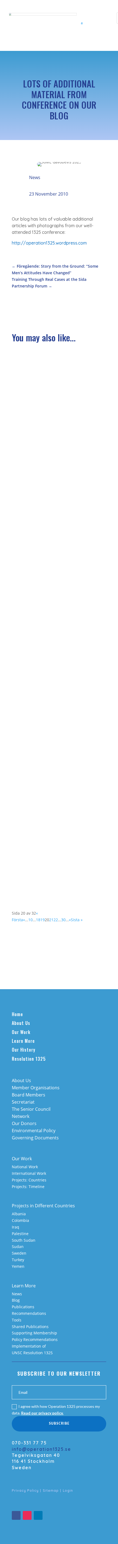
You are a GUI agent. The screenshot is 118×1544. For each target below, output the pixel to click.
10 (30, 919)
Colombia (20, 1220)
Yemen (18, 1266)
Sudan (18, 1246)
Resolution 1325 (29, 1058)
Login (68, 1490)
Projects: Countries (29, 1180)
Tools (16, 1320)
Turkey (18, 1259)
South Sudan (23, 1240)
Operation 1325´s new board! (47, 645)
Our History (23, 1049)
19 (42, 919)
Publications (23, 1306)
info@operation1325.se (41, 1449)
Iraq (15, 1227)
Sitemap (51, 1490)
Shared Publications (30, 1326)
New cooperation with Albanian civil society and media (54, 744)
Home (17, 1014)
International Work (29, 1173)
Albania (19, 1213)
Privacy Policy (25, 1490)
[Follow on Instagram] (27, 1515)
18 (38, 919)
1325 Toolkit (29, 837)
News (34, 177)
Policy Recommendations (35, 1339)
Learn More (23, 1041)
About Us (21, 1023)
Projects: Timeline (28, 1186)
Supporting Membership (34, 1332)
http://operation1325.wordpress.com (49, 243)
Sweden (19, 1253)
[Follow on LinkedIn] (38, 1515)
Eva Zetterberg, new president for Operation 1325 (52, 553)
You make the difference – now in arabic (58, 460)
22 (56, 919)
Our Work (21, 1032)
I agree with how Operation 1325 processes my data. (56, 1409)
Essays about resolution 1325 (47, 370)
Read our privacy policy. (42, 1413)
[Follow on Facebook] (16, 1515)
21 (51, 919)
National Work (25, 1166)
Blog (16, 1300)
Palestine (20, 1233)
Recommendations (29, 1313)
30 (63, 919)
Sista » (77, 919)
